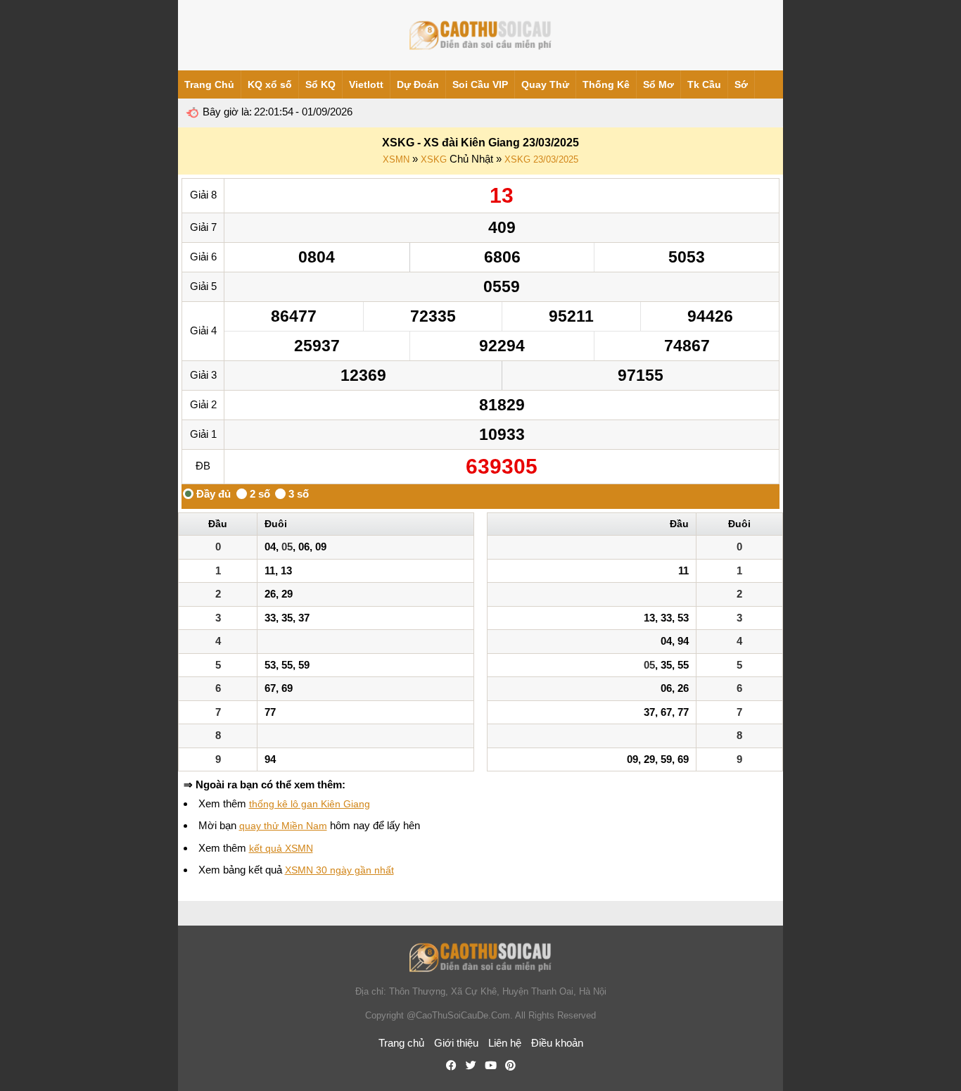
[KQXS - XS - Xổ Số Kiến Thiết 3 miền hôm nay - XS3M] (480, 35)
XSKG (434, 159)
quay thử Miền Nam (283, 825)
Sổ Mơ (658, 84)
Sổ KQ (320, 84)
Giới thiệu (456, 1043)
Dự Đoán (418, 84)
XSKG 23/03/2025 (541, 159)
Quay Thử (545, 84)
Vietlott (366, 84)
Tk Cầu (704, 84)
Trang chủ (401, 1043)
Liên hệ (504, 1043)
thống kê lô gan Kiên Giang (309, 803)
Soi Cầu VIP (480, 84)
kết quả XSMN (281, 848)
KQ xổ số (270, 84)
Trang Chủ (209, 84)
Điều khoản (557, 1043)
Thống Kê (606, 84)
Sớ (741, 84)
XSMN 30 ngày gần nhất (339, 870)
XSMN (396, 159)
